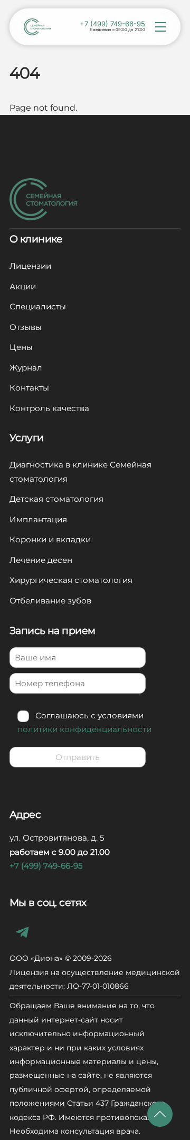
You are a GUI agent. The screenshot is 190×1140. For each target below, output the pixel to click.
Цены (21, 347)
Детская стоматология (56, 499)
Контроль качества (49, 408)
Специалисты (38, 306)
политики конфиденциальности (84, 729)
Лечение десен (41, 560)
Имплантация (38, 519)
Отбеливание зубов (50, 601)
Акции (23, 286)
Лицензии (30, 266)
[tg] (24, 932)
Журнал (26, 368)
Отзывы (26, 327)
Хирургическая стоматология (71, 580)
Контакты (29, 388)
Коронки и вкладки (50, 539)
